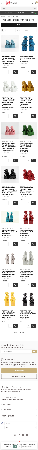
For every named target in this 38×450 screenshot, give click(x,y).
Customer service (19, 370)
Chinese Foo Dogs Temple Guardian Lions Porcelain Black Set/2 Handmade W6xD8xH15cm (9, 191)
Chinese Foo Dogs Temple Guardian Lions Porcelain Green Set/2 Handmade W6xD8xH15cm (26, 147)
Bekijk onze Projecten (19, 376)
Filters (18, 25)
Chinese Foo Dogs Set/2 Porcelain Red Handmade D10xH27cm (27, 232)
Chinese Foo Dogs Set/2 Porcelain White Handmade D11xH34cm (26, 273)
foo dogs (15, 16)
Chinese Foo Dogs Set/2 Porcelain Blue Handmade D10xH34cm (27, 59)
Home (3, 16)
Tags (9, 16)
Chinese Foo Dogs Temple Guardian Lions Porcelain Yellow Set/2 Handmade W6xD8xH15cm (26, 103)
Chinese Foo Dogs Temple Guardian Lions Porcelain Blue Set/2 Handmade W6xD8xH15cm (9, 60)
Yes (15, 446)
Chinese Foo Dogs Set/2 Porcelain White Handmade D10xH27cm (8, 273)
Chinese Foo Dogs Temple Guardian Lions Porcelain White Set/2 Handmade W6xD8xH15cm (8, 103)
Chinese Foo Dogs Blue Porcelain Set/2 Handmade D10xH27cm (9, 232)
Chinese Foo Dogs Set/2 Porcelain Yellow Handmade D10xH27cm (8, 314)
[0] (36, 3)
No (19, 446)
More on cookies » (27, 446)
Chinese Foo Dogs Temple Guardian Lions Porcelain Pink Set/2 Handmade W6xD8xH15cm (9, 146)
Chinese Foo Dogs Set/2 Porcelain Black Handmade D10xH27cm (28, 314)
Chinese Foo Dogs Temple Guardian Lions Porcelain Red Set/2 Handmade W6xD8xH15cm (27, 191)
